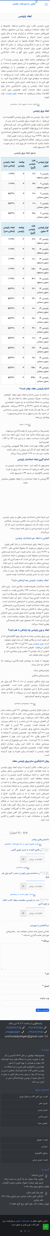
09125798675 (13, 1028)
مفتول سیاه (43, 1123)
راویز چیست (11, 93)
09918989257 (36, 1032)
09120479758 (35, 1028)
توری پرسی (43, 1110)
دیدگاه (45, 941)
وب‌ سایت (44, 998)
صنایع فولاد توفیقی (22, 1221)
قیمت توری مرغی (40, 1160)
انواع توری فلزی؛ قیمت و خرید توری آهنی (30, 850)
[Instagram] (25, 1231)
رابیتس (44, 1146)
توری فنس (43, 1116)
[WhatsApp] (28, 1231)
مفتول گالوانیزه (41, 1153)
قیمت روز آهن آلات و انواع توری (33, 1096)
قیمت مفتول (42, 1140)
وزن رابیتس (38, 643)
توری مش (43, 1103)
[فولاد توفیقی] (25, 5)
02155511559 (13, 1032)
